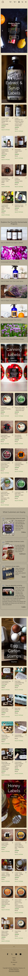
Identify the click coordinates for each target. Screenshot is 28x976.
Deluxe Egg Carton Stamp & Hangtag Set (5, 737)
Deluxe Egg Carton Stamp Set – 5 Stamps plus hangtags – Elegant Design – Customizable (5, 765)
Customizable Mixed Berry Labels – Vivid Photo (5, 437)
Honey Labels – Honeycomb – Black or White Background (5, 933)
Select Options (5, 129)
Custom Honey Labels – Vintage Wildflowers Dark (5, 874)
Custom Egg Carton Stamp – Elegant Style (5, 710)
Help (14, 964)
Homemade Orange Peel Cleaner (11, 320)
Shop (14, 960)
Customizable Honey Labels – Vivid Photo (5, 844)
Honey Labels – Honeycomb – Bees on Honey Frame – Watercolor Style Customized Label (19, 903)
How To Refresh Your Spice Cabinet (12, 242)
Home (14, 957)
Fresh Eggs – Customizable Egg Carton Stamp (19, 683)
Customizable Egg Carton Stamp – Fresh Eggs (6, 683)
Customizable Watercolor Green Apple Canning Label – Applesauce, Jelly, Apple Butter (5, 495)
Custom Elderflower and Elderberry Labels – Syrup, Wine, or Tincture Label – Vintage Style (19, 122)
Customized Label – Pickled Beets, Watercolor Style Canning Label (6, 465)
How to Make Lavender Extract (10, 300)
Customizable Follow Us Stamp (19, 736)
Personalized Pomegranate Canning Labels (18, 437)
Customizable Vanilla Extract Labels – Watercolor (5, 152)
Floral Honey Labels (18, 932)
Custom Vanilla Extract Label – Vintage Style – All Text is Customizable (6, 121)
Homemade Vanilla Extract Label (18, 151)
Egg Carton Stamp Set (17, 709)
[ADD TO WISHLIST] (12, 118)
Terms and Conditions (14, 971)
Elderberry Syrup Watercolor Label (19, 205)
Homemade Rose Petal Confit (10, 262)
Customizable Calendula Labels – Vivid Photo (19, 464)
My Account (14, 962)
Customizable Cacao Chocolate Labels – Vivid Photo (5, 180)
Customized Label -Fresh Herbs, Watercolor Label (19, 493)
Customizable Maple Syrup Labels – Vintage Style (5, 207)
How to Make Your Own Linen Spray (12, 281)
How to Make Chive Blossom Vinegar (12, 339)
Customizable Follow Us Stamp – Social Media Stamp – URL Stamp (19, 765)
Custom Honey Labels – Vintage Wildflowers (19, 874)
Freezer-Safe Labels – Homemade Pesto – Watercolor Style (20, 409)
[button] (10, 2)
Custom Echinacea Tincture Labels (18, 179)
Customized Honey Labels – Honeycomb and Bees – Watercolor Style (19, 845)
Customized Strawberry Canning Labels (6, 409)
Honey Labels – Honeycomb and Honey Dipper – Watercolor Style (5, 902)
